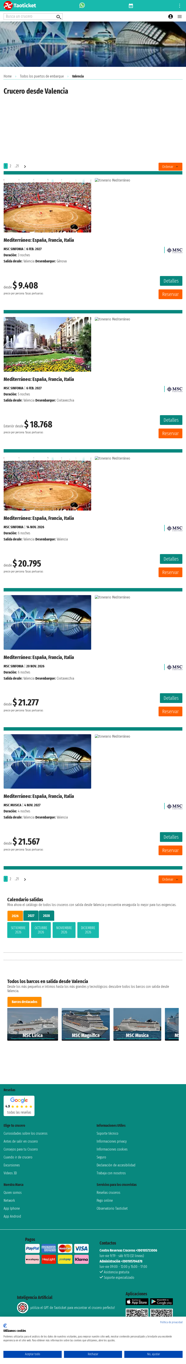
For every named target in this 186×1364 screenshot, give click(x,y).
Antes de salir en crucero (21, 1141)
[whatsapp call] (82, 5)
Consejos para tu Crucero (21, 1149)
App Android (12, 1216)
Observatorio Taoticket (112, 1208)
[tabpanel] (93, 931)
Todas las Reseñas (19, 1112)
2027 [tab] (31, 915)
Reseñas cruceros (108, 1192)
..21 (17, 166)
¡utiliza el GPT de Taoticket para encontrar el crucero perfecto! (72, 1308)
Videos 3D (10, 1173)
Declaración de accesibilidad (116, 1165)
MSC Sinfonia (13, 249)
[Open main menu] (179, 16)
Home (8, 76)
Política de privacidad (171, 1322)
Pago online (105, 1200)
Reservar (170, 294)
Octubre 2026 (41, 930)
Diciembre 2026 (88, 930)
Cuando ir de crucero (18, 1157)
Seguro (101, 1157)
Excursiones (12, 1165)
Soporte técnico (107, 1133)
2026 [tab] (15, 916)
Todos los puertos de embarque (42, 76)
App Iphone (12, 1208)
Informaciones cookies (112, 1149)
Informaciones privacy (112, 1141)
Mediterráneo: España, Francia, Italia (39, 240)
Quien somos (13, 1192)
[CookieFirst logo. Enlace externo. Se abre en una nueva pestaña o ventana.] (5, 1326)
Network (9, 1200)
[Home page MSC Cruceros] (174, 249)
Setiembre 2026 (18, 930)
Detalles (171, 281)
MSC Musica (12, 805)
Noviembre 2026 (64, 930)
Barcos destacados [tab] (24, 1002)
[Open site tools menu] (179, 5)
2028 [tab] (46, 915)
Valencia (28, 261)
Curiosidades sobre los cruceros (25, 1133)
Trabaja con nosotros (111, 1173)
